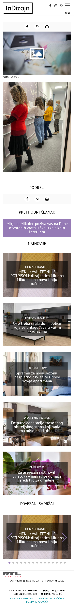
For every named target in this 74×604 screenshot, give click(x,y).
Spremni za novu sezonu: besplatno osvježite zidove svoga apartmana (37, 377)
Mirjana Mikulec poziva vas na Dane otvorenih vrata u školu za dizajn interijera (37, 228)
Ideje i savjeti (37, 467)
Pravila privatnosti (21, 598)
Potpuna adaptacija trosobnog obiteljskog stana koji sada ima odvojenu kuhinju (37, 426)
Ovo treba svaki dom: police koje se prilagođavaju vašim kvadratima (37, 327)
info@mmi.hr (57, 590)
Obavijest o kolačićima (50, 598)
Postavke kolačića (37, 601)
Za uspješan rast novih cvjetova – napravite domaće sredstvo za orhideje (37, 476)
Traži (68, 13)
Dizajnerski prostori (37, 417)
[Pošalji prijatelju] (47, 27)
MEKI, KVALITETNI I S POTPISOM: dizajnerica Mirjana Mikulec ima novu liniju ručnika (37, 277)
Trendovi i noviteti (37, 266)
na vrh (67, 573)
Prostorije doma (37, 368)
